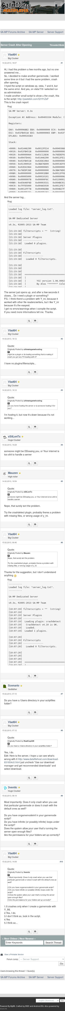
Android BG (39, 1006)
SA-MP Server (36, 32)
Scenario (13, 685)
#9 (62, 795)
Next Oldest (11, 938)
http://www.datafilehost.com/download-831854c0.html (31, 760)
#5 (62, 481)
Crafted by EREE (22, 1006)
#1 (62, 63)
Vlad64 (12, 54)
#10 (61, 861)
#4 (62, 444)
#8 (62, 730)
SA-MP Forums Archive (12, 32)
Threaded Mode (57, 45)
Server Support (55, 32)
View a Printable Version (14, 954)
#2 (62, 338)
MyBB (12, 1006)
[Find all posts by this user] (29, 321)
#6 (62, 542)
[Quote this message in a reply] (35, 321)
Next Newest (27, 938)
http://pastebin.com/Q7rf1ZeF (33, 99)
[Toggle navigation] (58, 4)
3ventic (12, 787)
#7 (62, 694)
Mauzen (13, 473)
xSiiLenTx (14, 436)
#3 (62, 390)
